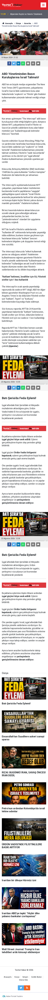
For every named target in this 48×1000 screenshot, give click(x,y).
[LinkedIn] (18, 63)
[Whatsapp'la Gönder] (23, 63)
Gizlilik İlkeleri (36, 977)
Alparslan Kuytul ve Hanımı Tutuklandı (26, 14)
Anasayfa (7, 977)
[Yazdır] (33, 63)
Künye (17, 977)
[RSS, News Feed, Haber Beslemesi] (27, 987)
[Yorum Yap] (38, 63)
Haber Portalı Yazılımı (14, 996)
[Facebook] (9, 63)
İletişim (25, 977)
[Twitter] (14, 63)
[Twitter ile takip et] (21, 987)
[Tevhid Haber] (12, 5)
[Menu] (43, 5)
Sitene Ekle (23, 980)
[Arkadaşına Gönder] (28, 63)
